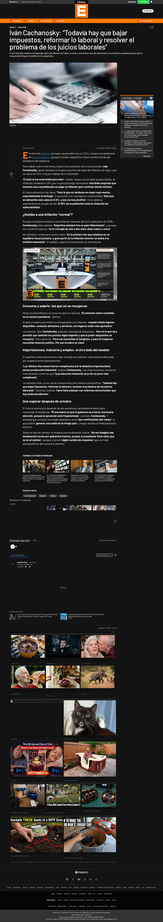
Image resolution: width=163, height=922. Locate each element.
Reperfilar (84, 887)
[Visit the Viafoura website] (112, 628)
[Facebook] (67, 879)
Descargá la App (145, 21)
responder (20, 566)
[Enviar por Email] (11, 168)
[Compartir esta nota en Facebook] (11, 148)
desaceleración (41, 157)
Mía (94, 893)
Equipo (89, 906)
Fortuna (74, 893)
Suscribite (143, 2)
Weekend (67, 893)
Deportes (64, 887)
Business (92, 887)
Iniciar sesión (103, 540)
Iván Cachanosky (30, 496)
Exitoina (131, 887)
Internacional (45, 21)
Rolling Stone (90, 900)
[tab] (18, 555)
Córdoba (76, 887)
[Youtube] (79, 879)
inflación (46, 153)
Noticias (118, 887)
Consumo (63, 496)
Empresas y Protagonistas (105, 887)
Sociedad (40, 887)
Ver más (146, 156)
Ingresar (132, 2)
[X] (73, 879)
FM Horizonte (108, 893)
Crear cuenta (112, 540)
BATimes (99, 893)
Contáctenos (72, 906)
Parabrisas (82, 893)
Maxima (114, 900)
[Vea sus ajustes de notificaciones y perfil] (151, 2)
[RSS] (90, 879)
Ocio (70, 887)
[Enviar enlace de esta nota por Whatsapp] (11, 161)
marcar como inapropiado (112, 568)
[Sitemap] (96, 879)
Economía (17, 21)
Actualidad (60, 21)
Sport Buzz (99, 900)
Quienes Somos (62, 906)
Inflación (42, 496)
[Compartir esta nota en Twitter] (11, 154)
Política (31, 21)
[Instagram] (85, 879)
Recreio (107, 900)
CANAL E (12, 27)
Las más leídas (131, 98)
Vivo (142, 887)
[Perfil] (81, 873)
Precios (52, 496)
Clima (57, 887)
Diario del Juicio (151, 887)
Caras (125, 887)
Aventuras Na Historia (77, 900)
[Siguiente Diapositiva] (115, 521)
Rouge (90, 893)
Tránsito (113, 906)
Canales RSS (52, 906)
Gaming (137, 887)
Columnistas (17, 887)
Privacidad (82, 906)
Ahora (9, 887)
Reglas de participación (100, 906)
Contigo (65, 900)
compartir (105, 566)
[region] (63, 584)
